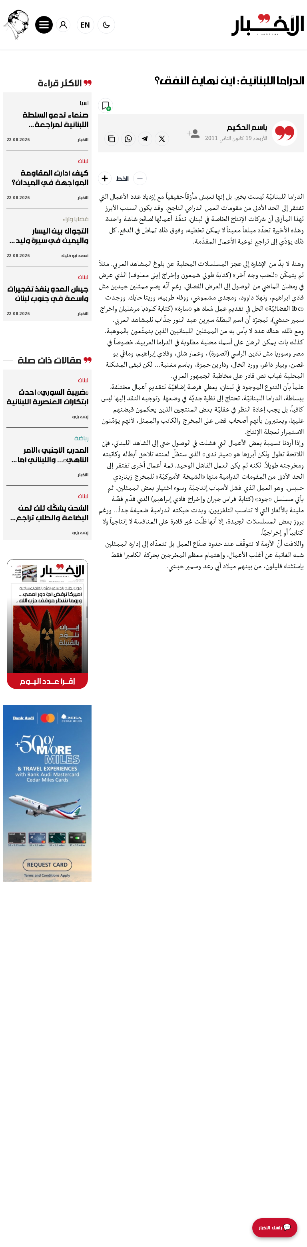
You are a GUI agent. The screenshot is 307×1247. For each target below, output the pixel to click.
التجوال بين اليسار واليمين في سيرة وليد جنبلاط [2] (51, 235)
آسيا (84, 103)
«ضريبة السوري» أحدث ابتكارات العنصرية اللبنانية (47, 396)
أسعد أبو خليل (74, 255)
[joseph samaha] (16, 25)
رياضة (81, 438)
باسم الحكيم (247, 127)
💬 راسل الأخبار (275, 1227)
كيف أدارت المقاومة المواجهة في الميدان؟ (50, 177)
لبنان (83, 161)
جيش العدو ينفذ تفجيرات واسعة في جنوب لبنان (47, 293)
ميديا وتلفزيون (232, 106)
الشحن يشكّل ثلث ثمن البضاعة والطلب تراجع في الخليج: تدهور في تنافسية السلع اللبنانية (51, 512)
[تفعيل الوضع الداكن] (106, 25)
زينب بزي (80, 417)
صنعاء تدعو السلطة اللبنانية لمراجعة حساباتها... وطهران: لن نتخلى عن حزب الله (51, 119)
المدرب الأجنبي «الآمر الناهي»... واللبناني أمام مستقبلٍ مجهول (50, 454)
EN (85, 25)
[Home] (267, 25)
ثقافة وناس (282, 106)
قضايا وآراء (75, 219)
